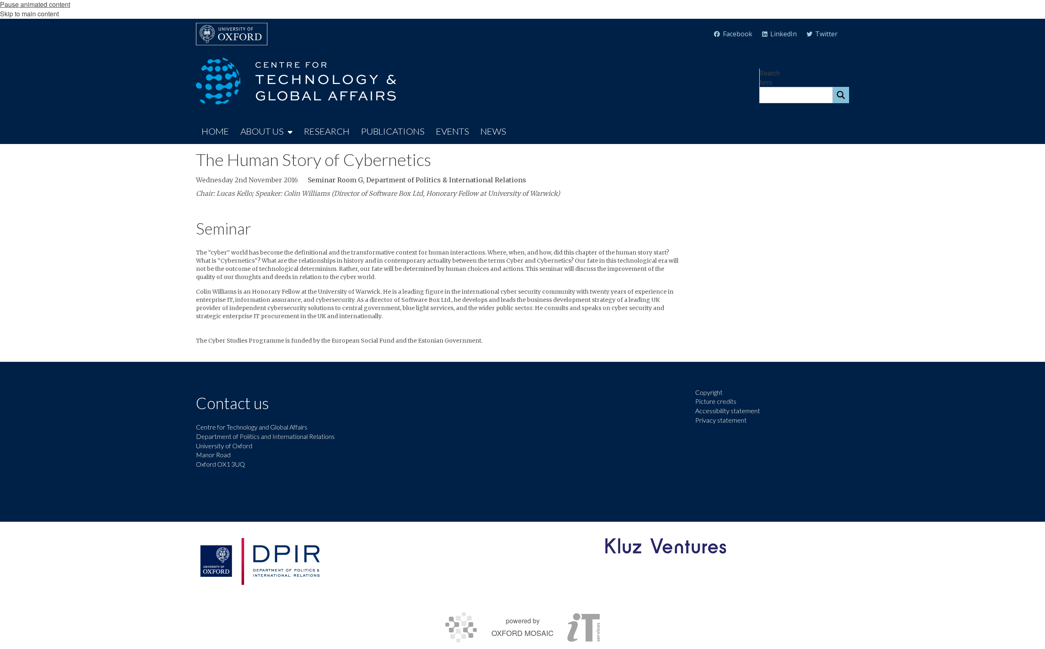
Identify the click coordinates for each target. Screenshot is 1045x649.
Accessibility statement (727, 410)
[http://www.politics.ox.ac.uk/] (260, 561)
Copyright (709, 392)
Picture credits (715, 401)
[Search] (841, 95)
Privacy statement (721, 420)
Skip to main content (29, 13)
